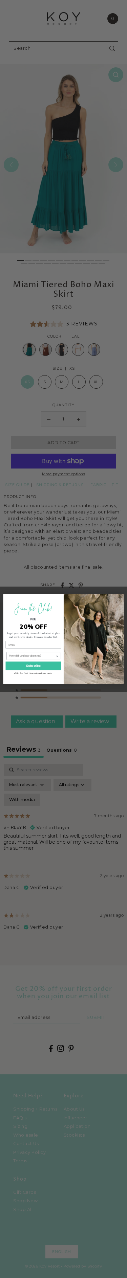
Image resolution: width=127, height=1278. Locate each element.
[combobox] (32, 656)
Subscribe (33, 666)
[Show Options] (57, 656)
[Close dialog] (120, 598)
